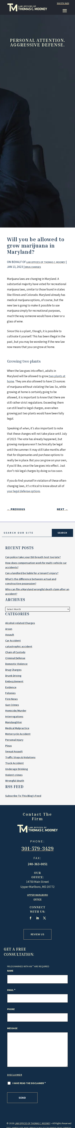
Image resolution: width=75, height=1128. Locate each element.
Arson (8, 629)
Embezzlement (14, 681)
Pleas (8, 746)
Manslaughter (13, 722)
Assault (9, 634)
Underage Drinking (16, 769)
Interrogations (14, 716)
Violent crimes (13, 775)
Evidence (10, 687)
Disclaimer (14, 1074)
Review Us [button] (37, 934)
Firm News (11, 699)
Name (10, 970)
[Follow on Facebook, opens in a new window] (30, 918)
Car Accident (13, 640)
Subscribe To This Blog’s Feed (23, 796)
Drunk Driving (13, 675)
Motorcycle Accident (18, 734)
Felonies (10, 693)
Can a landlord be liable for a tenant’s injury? (31, 573)
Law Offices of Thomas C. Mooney (45, 262)
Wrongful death (14, 780)
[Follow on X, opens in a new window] (44, 918)
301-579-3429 (63, 3)
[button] (64, 10)
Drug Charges (33, 267)
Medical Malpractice (17, 728)
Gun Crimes (12, 705)
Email (11, 990)
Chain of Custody (15, 652)
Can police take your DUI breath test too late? (33, 557)
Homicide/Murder (15, 710)
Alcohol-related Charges (20, 623)
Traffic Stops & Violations (20, 757)
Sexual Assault (14, 751)
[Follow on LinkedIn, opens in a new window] (37, 918)
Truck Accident (14, 763)
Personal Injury (14, 740)
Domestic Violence (16, 664)
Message (12, 1028)
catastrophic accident (18, 646)
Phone (11, 1009)
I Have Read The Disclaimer (29, 1083)
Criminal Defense (15, 658)
